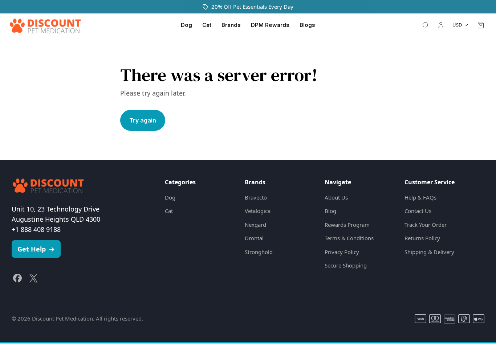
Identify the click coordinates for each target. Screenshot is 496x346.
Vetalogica (258, 210)
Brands (231, 24)
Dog (186, 24)
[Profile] (440, 25)
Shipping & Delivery (429, 252)
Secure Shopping (346, 265)
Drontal (254, 238)
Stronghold (259, 252)
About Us (336, 197)
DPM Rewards (270, 24)
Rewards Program (347, 224)
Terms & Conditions (349, 238)
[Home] (45, 25)
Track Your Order (425, 224)
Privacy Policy (342, 252)
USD (457, 24)
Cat (206, 24)
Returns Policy (422, 238)
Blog (330, 210)
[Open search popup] (425, 25)
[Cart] (480, 25)
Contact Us (417, 210)
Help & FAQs (420, 197)
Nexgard (255, 224)
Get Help (36, 249)
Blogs (307, 24)
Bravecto (256, 197)
